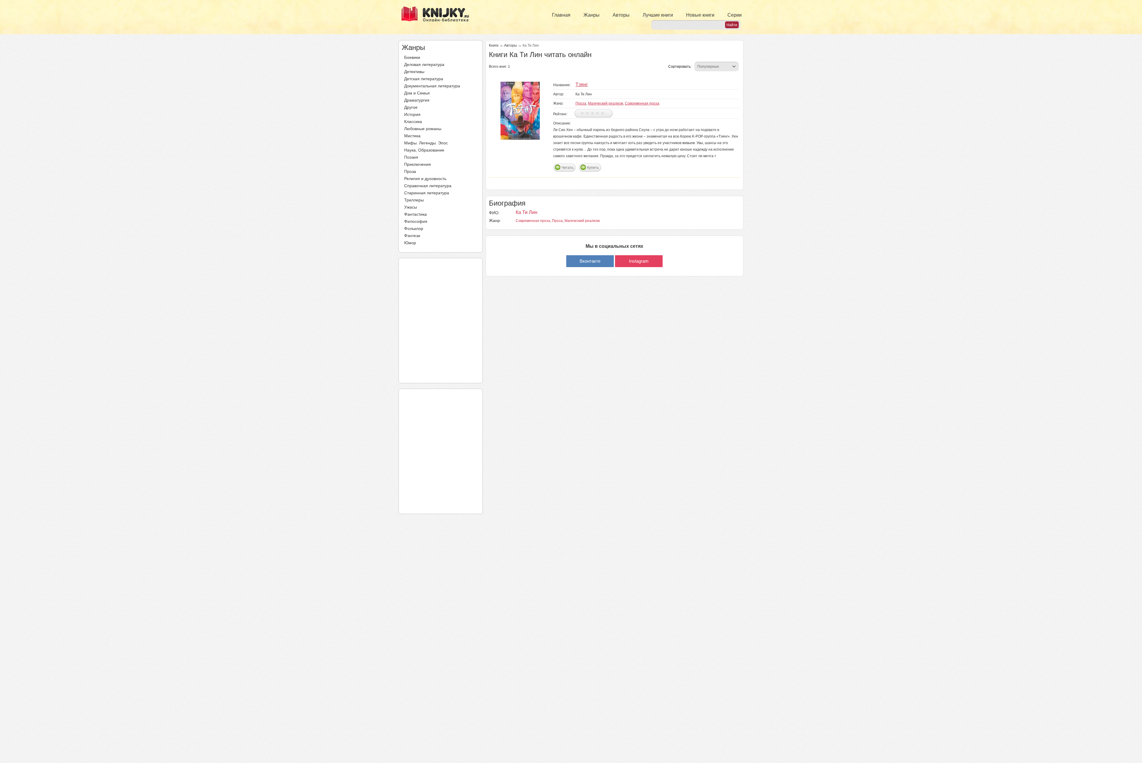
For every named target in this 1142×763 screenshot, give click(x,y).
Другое (411, 107)
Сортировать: (679, 66)
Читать (567, 167)
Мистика (412, 135)
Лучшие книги (658, 15)
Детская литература (423, 78)
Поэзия (411, 157)
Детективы (414, 71)
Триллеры (414, 200)
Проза (410, 171)
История (412, 114)
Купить (593, 167)
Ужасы (410, 207)
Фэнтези (412, 235)
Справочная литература (427, 185)
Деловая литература (424, 64)
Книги (493, 45)
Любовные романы (422, 128)
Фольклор (413, 228)
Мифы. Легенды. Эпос (426, 143)
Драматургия (416, 100)
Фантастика (415, 214)
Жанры (591, 15)
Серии (734, 15)
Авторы (621, 15)
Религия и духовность (425, 178)
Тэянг (581, 84)
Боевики (412, 57)
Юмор (410, 242)
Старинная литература (426, 192)
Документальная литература (432, 85)
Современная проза (642, 103)
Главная (561, 15)
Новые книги (700, 15)
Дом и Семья (417, 93)
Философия (415, 221)
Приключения (417, 164)
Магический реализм (605, 103)
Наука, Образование (424, 150)
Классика (413, 121)
